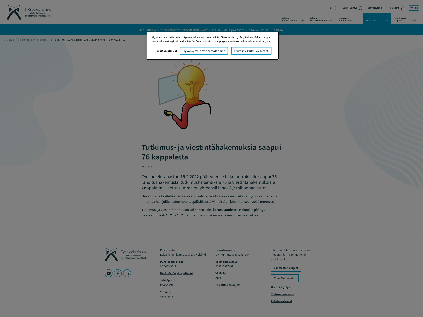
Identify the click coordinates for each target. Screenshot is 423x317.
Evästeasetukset (166, 50)
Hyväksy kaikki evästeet (251, 51)
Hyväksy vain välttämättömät (204, 51)
